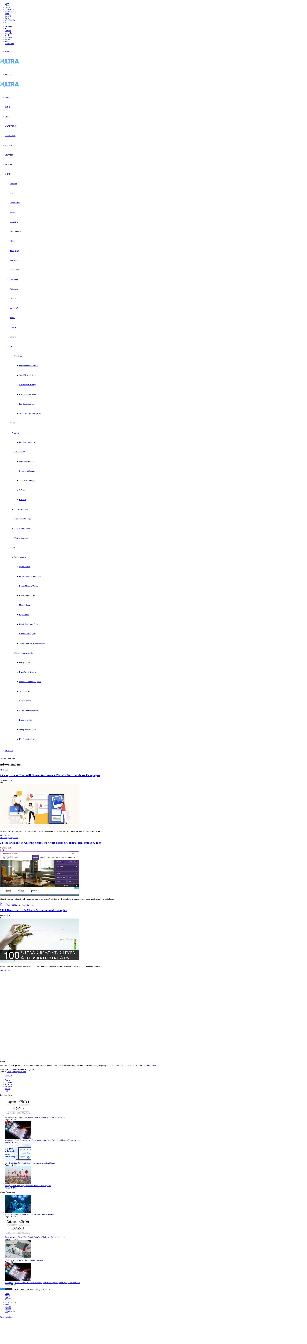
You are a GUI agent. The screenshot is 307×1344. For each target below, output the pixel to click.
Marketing (11, 126)
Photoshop (14, 279)
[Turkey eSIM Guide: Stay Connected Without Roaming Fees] (18, 1183)
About (7, 5)
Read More (151, 1065)
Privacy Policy (10, 12)
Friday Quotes (24, 662)
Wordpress (18, 356)
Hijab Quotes (24, 615)
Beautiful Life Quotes (27, 672)
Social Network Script (27, 375)
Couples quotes (25, 701)
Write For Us (10, 20)
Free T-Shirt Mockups (22, 519)
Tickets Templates (21, 538)
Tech (7, 107)
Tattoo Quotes (24, 691)
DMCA (8, 7)
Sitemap (8, 18)
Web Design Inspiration (9, 838)
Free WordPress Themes (28, 366)
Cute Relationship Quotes (29, 710)
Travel (8, 145)
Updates (9, 155)
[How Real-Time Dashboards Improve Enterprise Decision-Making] (18, 1161)
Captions (13, 337)
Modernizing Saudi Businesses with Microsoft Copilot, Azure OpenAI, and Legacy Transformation (42, 1140)
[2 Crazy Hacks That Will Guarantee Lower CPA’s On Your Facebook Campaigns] (39, 827)
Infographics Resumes (22, 528)
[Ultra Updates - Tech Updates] (18, 63)
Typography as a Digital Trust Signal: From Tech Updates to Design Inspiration (35, 1117)
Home (7, 3)
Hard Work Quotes (26, 739)
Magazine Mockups (26, 461)
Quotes (12, 548)
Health (9, 164)
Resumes (22, 500)
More (7, 174)
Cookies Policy (10, 9)
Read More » (5, 835)
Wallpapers (14, 289)
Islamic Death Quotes (27, 634)
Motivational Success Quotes (30, 682)
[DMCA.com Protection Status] (6, 1290)
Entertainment (15, 203)
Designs (13, 327)
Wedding (13, 318)
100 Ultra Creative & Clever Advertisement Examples (33, 910)
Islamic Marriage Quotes (28, 586)
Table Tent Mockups (27, 480)
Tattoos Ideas (15, 270)
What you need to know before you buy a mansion (24, 1260)
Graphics (13, 423)
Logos (16, 433)
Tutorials (13, 299)
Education (13, 184)
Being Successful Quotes (23, 653)
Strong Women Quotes (27, 730)
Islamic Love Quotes (27, 595)
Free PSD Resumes (21, 509)
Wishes (12, 241)
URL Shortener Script (27, 394)
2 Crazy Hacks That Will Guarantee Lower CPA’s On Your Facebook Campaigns (50, 775)
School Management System (30, 413)
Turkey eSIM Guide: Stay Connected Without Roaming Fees (28, 1186)
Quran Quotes (24, 567)
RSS (6, 22)
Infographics (14, 260)
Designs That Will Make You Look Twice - (16, 905)
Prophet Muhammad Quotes (30, 576)
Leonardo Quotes (25, 720)
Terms (7, 14)
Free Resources (15, 231)
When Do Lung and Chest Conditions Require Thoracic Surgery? (30, 1214)
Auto (11, 193)
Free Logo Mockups (27, 442)
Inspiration (14, 222)
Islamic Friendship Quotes (29, 624)
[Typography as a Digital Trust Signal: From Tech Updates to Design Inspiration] (18, 1115)
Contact (8, 16)
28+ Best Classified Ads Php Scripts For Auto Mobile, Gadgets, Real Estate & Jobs (50, 842)
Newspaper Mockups (27, 471)
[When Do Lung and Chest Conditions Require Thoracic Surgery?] (18, 1212)
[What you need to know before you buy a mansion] (18, 1258)
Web (11, 346)
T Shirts (22, 490)
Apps (7, 117)
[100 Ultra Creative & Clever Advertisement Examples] (39, 962)
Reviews (13, 212)
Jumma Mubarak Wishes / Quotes (32, 643)
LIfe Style (10, 136)
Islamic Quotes (20, 557)
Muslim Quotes (25, 605)
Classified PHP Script (27, 385)
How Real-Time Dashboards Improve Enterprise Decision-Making (30, 1163)
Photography (14, 251)
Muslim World (15, 308)
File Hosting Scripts (26, 404)
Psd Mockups (19, 452)
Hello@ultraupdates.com (16, 1072)
